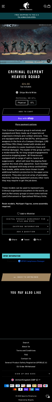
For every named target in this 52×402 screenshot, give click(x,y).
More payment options (26, 124)
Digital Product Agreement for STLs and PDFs (26, 220)
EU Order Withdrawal (26, 366)
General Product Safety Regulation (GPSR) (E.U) (26, 362)
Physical (22, 102)
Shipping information (26, 226)
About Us (26, 346)
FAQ (26, 354)
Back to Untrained (27, 277)
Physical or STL (26, 98)
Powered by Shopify (26, 400)
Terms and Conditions (26, 350)
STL (32, 102)
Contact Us (26, 358)
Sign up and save (25, 374)
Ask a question (26, 232)
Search (26, 342)
